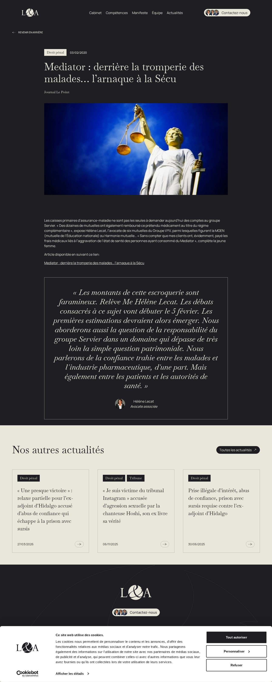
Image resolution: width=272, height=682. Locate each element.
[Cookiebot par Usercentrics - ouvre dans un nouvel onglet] (27, 674)
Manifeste (140, 12)
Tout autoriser (236, 637)
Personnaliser (234, 651)
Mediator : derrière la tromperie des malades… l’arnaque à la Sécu (94, 263)
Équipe (157, 12)
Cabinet (95, 12)
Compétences (117, 12)
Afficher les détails (70, 673)
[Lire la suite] (79, 544)
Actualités (175, 12)
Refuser (236, 665)
